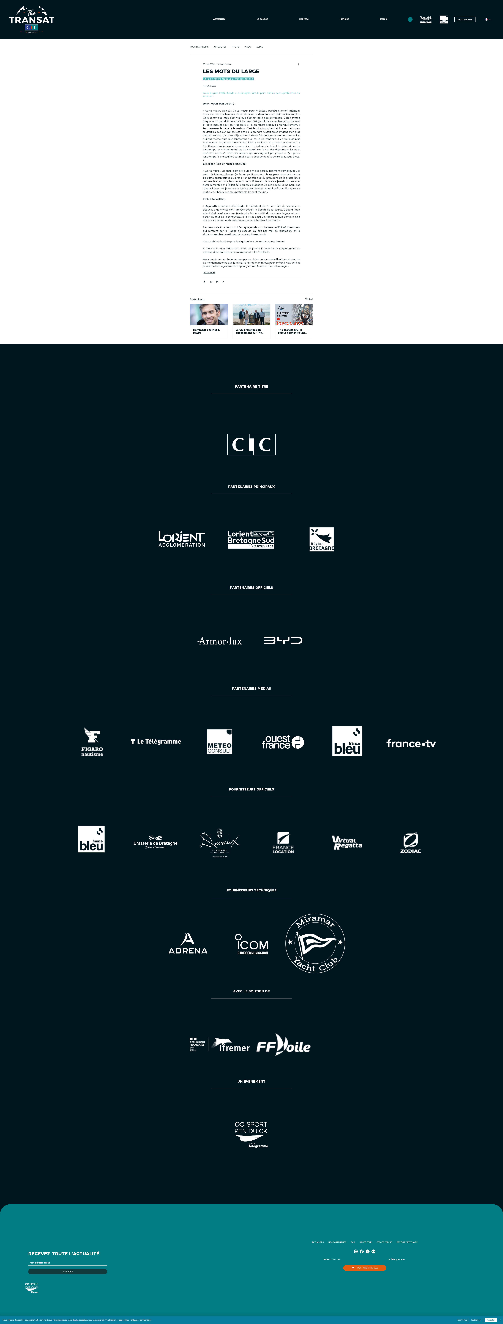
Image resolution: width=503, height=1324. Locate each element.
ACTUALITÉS (220, 47)
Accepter (490, 1320)
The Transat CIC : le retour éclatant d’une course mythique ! (291, 331)
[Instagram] (356, 1251)
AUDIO (259, 47)
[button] (383, 19)
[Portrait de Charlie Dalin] (209, 314)
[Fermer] (499, 1320)
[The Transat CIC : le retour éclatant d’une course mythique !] (294, 314)
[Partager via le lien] (223, 281)
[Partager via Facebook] (204, 281)
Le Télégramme (396, 1259)
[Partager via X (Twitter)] (210, 281)
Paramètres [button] (462, 1320)
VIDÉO (247, 47)
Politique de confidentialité (140, 1320)
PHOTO (235, 47)
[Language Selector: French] (488, 19)
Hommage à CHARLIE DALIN (206, 331)
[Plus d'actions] (298, 64)
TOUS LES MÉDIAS (199, 47)
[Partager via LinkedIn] (217, 281)
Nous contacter (332, 1259)
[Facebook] (362, 1251)
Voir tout (309, 299)
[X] (368, 1251)
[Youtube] (373, 1251)
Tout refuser (476, 1320)
